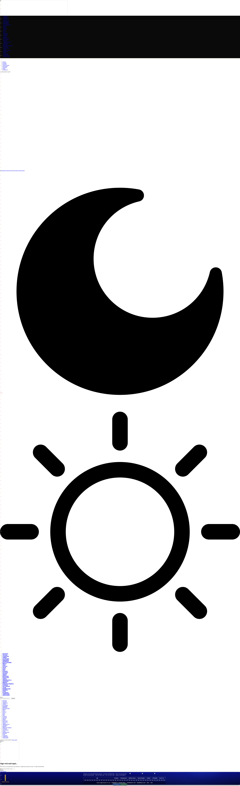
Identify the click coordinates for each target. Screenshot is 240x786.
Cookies (148, 778)
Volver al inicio (3, 771)
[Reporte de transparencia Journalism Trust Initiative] (135, 774)
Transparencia (123, 778)
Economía (4, 63)
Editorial (4, 61)
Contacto (116, 778)
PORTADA (116, 784)
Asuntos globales (5, 65)
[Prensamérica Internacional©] (12, 170)
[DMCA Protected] (148, 774)
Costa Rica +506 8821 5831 (108, 773)
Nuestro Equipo (141, 778)
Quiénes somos (132, 778)
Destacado (4, 64)
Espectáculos (5, 66)
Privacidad (155, 778)
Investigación (5, 69)
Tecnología (4, 67)
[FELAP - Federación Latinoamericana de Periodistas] (160, 774)
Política (3, 68)
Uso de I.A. (161, 778)
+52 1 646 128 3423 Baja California (95, 773)
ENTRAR (124, 784)
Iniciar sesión (14, 739)
